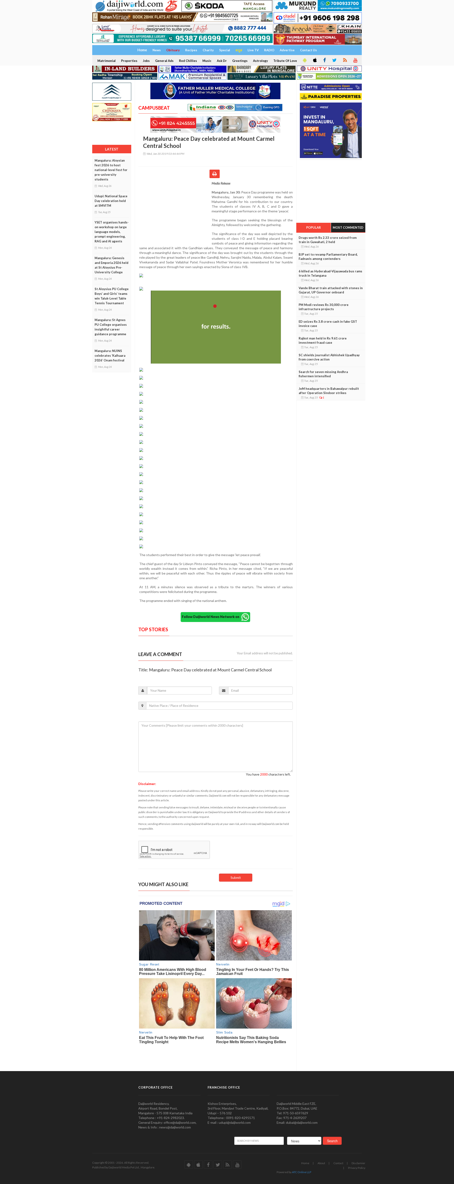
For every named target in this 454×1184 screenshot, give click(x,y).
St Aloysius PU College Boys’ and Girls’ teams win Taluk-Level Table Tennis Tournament (112, 296)
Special (224, 50)
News (157, 50)
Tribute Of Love (285, 61)
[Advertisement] (175, 211)
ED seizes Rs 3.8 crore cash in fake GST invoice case (328, 324)
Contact (338, 1163)
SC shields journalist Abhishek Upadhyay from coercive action (329, 357)
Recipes (191, 50)
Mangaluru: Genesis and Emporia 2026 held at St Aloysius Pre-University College (111, 265)
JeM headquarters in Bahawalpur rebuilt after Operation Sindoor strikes (329, 391)
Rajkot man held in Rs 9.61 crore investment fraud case (323, 340)
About (321, 1163)
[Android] (304, 60)
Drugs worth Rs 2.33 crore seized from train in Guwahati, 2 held (328, 240)
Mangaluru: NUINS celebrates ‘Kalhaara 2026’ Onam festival (110, 355)
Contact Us (308, 50)
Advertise (287, 50)
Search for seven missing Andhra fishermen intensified (323, 374)
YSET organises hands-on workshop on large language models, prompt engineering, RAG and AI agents (112, 231)
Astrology (260, 61)
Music (206, 61)
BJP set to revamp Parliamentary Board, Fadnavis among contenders (328, 257)
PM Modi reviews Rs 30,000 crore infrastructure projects (324, 307)
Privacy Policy (356, 1168)
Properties (129, 61)
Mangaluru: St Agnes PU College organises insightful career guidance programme (111, 327)
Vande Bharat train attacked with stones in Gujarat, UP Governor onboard (331, 290)
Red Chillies (188, 61)
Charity (208, 50)
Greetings (240, 61)
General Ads (164, 61)
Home (305, 1163)
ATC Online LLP (301, 1172)
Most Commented (348, 227)
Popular (313, 227)
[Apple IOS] (314, 60)
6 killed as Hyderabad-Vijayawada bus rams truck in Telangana (330, 273)
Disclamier (358, 1163)
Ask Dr (222, 61)
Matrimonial (106, 61)
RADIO (269, 50)
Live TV (253, 50)
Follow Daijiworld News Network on (211, 617)
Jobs (146, 61)
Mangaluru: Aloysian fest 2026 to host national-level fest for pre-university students (111, 170)
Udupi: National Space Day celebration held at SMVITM (111, 200)
